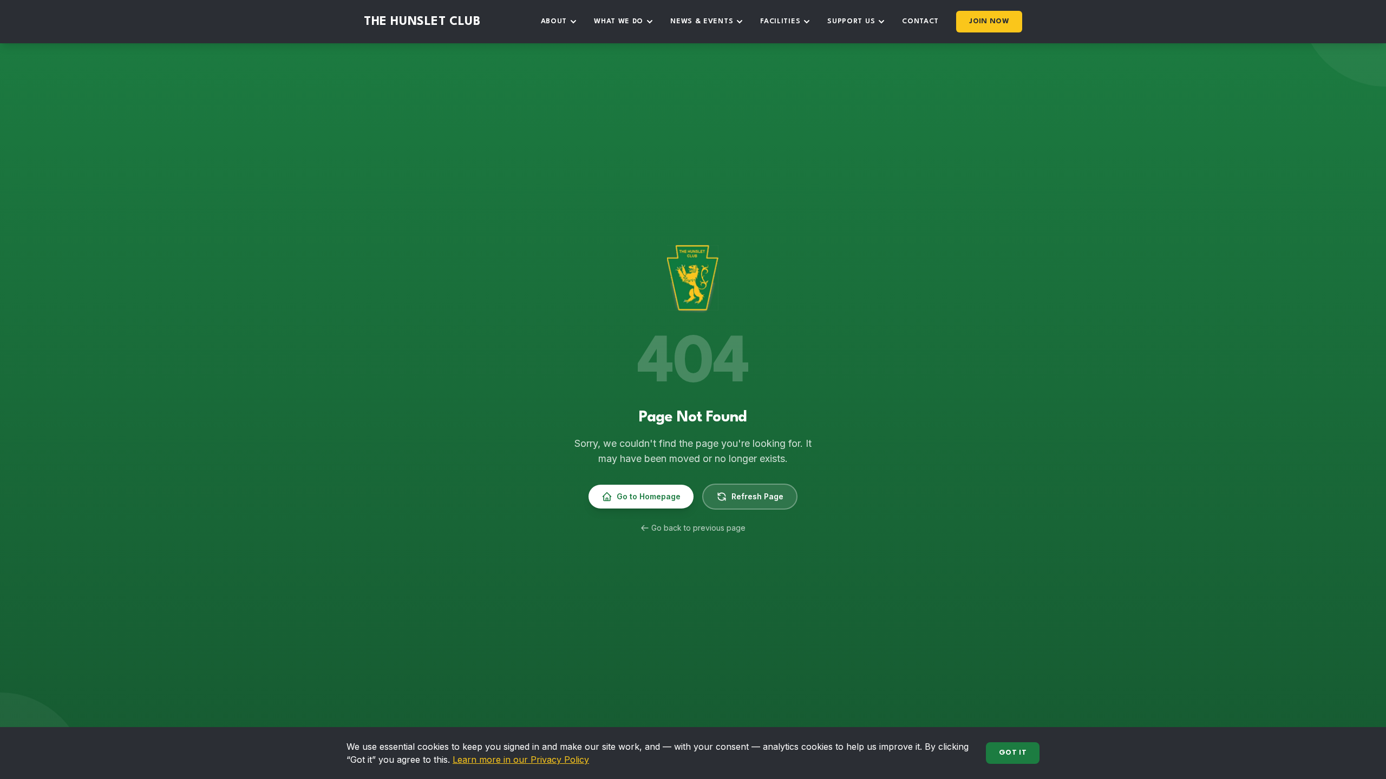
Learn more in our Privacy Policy (521, 759)
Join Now (989, 21)
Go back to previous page (698, 527)
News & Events (701, 21)
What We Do (618, 21)
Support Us (851, 21)
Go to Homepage (649, 496)
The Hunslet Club (422, 22)
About (554, 21)
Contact (920, 21)
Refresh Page (757, 496)
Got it (1013, 752)
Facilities (780, 21)
